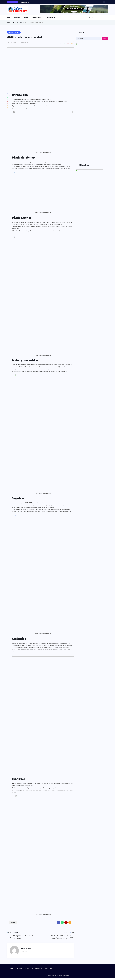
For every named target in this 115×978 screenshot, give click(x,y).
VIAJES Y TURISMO (37, 17)
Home (8, 22)
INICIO (8, 17)
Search (105, 38)
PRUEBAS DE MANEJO (18, 22)
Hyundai (13, 922)
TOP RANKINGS (51, 17)
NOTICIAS (17, 17)
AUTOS (26, 17)
